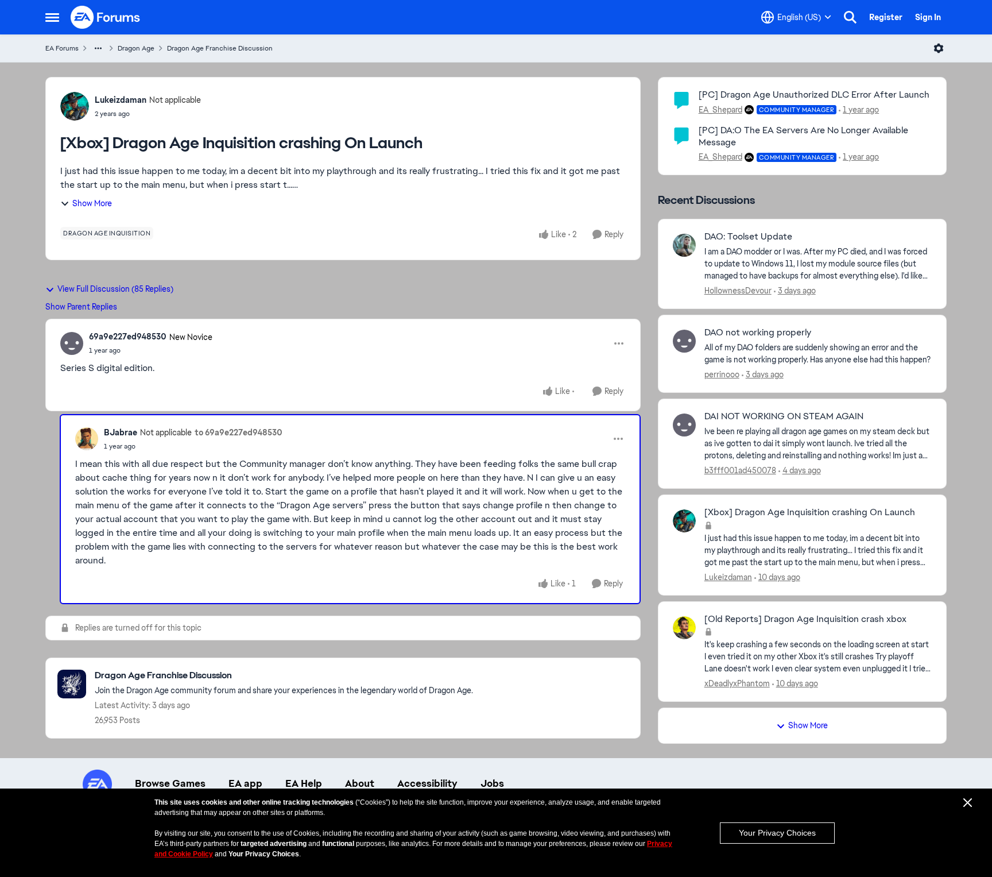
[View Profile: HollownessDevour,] (684, 245)
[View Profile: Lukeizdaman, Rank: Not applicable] (74, 106)
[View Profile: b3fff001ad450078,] (684, 425)
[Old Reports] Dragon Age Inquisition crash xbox (805, 619)
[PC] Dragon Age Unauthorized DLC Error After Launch (814, 94)
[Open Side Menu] (52, 17)
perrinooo (721, 374)
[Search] (850, 17)
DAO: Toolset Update (748, 236)
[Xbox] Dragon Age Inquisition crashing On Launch (809, 512)
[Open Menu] (939, 48)
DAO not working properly (757, 332)
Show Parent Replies (81, 307)
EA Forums (62, 48)
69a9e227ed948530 (127, 336)
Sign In (928, 17)
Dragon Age (136, 48)
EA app (245, 783)
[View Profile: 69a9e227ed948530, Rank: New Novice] (71, 343)
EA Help (303, 783)
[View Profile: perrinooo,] (684, 341)
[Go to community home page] (106, 17)
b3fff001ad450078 (740, 470)
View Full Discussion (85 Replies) (115, 289)
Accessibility (427, 783)
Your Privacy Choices (777, 832)
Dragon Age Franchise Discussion (220, 48)
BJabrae (120, 432)
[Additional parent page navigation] (98, 48)
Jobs (492, 783)
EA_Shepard (720, 110)
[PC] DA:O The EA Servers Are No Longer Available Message (803, 136)
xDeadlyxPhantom (737, 683)
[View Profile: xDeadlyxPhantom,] (684, 627)
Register (885, 17)
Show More (92, 203)
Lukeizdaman (120, 100)
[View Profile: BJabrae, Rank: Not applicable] (86, 438)
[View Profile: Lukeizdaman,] (684, 520)
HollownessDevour (738, 290)
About (359, 783)
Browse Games (170, 783)
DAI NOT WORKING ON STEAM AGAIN (783, 416)
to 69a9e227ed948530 (238, 432)
